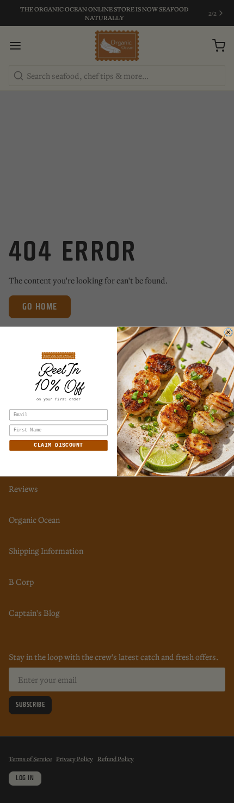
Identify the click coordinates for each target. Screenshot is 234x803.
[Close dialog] (228, 332)
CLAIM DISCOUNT (58, 445)
